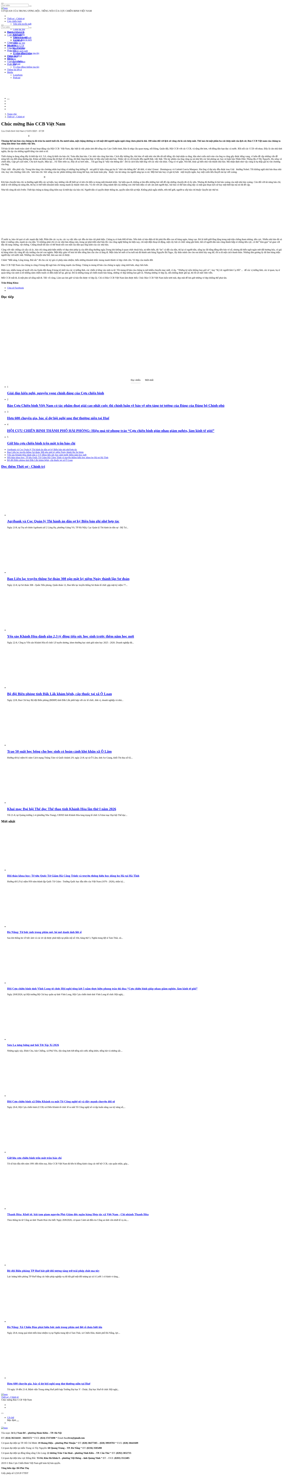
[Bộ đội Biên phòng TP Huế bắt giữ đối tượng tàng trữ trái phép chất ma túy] (29, 1265)
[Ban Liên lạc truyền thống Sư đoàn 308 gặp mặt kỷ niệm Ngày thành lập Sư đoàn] (29, 572)
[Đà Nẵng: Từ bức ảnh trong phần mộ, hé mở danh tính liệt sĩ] (29, 926)
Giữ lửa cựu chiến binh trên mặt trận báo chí (41, 443)
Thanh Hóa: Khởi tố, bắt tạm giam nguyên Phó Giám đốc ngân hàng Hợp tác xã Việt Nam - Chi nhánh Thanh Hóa (78, 1214)
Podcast (16, 64)
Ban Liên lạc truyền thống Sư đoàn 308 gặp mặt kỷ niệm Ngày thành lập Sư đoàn (45, 452)
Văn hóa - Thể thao (16, 61)
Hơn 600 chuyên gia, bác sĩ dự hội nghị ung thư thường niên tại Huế (58, 418)
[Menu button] (2, 3)
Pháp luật (11, 64)
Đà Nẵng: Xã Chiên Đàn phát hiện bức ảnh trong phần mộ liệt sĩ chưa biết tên (54, 1327)
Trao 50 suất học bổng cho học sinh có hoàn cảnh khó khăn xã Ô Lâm (59, 751)
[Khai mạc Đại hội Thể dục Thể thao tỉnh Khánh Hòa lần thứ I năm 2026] (29, 802)
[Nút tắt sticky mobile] (2, 1413)
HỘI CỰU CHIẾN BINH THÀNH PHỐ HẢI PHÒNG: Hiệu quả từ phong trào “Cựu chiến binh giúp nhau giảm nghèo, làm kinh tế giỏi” (110, 431)
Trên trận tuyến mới (22, 24)
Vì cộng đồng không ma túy (26, 67)
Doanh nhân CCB (15, 45)
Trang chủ (12, 114)
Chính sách (12, 42)
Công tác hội (19, 29)
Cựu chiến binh (14, 21)
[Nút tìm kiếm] (30, 6)
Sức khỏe (11, 59)
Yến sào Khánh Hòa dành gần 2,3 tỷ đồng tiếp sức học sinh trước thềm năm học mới (46, 455)
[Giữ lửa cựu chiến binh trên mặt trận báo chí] (29, 1152)
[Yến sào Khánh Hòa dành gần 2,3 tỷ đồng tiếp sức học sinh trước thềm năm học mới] (29, 630)
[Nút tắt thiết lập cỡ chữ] (8, 99)
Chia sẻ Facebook (15, 288)
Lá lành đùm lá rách (22, 40)
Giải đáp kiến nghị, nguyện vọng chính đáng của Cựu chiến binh (55, 393)
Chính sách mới (20, 51)
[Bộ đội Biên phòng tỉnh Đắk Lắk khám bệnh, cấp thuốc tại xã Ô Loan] (29, 687)
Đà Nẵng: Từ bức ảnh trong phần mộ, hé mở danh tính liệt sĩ (44, 932)
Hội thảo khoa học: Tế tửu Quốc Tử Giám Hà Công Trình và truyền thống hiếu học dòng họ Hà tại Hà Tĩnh (57, 457)
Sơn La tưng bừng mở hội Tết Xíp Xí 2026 (33, 1045)
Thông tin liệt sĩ (14, 69)
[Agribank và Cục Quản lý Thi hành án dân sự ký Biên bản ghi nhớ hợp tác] (29, 515)
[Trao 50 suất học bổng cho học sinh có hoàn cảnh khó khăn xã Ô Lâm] (29, 745)
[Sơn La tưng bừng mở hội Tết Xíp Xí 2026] (29, 1039)
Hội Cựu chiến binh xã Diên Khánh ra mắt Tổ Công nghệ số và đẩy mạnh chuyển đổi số (61, 1101)
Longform (17, 75)
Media (10, 72)
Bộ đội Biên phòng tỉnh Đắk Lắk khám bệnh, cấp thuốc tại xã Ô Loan (40, 460)
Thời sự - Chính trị (16, 18)
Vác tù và (17, 40)
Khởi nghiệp (19, 48)
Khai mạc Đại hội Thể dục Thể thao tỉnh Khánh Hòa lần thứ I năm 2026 (61, 809)
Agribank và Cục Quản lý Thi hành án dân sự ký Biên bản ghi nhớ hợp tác (42, 449)
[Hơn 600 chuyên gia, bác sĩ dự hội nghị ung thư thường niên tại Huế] (29, 1378)
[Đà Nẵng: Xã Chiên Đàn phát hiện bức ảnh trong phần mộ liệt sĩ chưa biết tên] (29, 1321)
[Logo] (4, 8)
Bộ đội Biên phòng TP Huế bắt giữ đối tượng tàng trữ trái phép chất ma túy (53, 1270)
